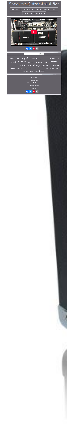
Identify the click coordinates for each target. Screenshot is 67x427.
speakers (54, 58)
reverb (31, 71)
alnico (15, 66)
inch (30, 68)
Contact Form (34, 80)
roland (41, 68)
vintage (36, 65)
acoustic (13, 68)
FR (35, 88)
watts (26, 68)
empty (11, 66)
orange (33, 68)
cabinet (22, 65)
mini (57, 68)
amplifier (26, 58)
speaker (53, 61)
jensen (41, 59)
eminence (20, 68)
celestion (55, 65)
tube (33, 61)
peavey (37, 68)
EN (33, 88)
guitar (45, 65)
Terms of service (34, 85)
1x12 (45, 62)
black (11, 58)
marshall (52, 68)
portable (14, 62)
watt (17, 58)
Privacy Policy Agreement (34, 82)
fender (42, 71)
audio (29, 66)
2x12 (29, 62)
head (36, 71)
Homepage (34, 77)
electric (35, 58)
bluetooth (25, 71)
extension (46, 58)
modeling (39, 62)
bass (46, 68)
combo (22, 61)
